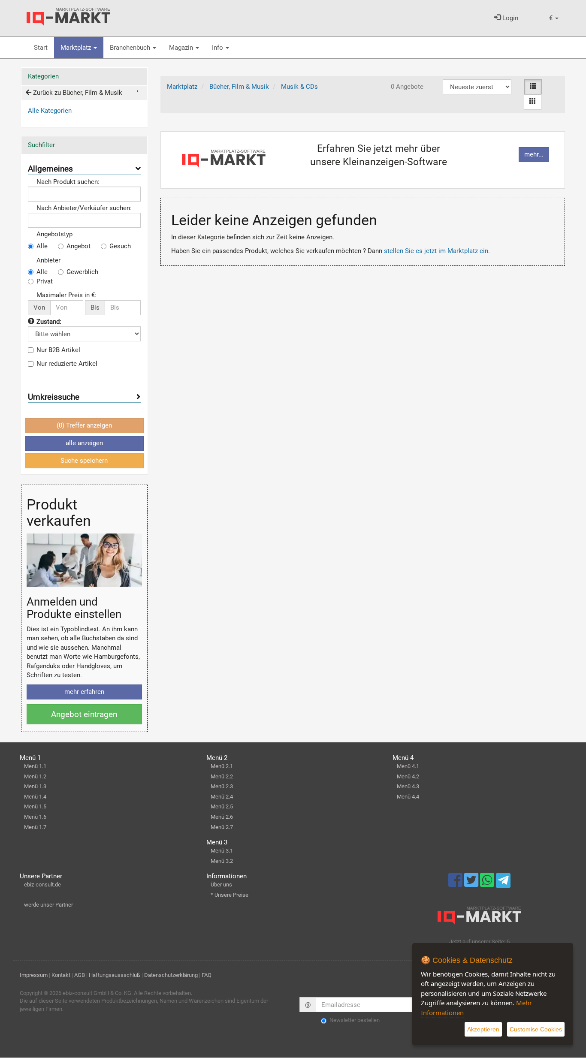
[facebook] (456, 884)
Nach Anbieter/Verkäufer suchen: (84, 208)
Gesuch (120, 246)
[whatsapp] (488, 884)
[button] (554, 18)
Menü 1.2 (35, 776)
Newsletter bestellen (354, 1020)
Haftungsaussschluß (114, 975)
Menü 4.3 (408, 786)
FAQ (206, 975)
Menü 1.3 (35, 786)
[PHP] (68, 17)
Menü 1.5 (35, 806)
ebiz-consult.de (42, 884)
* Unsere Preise (229, 895)
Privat (44, 281)
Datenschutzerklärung (171, 975)
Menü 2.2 (222, 776)
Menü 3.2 (222, 861)
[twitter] (472, 884)
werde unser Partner (48, 904)
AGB (79, 975)
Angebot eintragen (84, 714)
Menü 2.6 (222, 817)
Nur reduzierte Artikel (66, 364)
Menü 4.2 (408, 776)
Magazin (182, 47)
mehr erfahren (84, 692)
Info (218, 47)
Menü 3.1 (222, 850)
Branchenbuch (131, 47)
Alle (42, 246)
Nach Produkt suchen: (68, 182)
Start (41, 47)
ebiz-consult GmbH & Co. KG (97, 993)
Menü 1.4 (35, 796)
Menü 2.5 (222, 806)
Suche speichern (84, 460)
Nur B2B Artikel (58, 350)
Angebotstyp (54, 234)
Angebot (78, 246)
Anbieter (48, 260)
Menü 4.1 (408, 766)
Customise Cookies (536, 1029)
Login (509, 18)
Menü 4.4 (408, 796)
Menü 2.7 (222, 827)
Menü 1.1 (35, 766)
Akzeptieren (483, 1029)
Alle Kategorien (50, 111)
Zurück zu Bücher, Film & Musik (76, 92)
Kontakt (60, 975)
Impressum (34, 975)
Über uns (221, 884)
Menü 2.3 (222, 786)
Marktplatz (76, 47)
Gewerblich (82, 272)
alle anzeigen (84, 443)
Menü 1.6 (35, 817)
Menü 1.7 (35, 827)
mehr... (534, 154)
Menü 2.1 (222, 766)
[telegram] (503, 882)
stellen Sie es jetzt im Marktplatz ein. (437, 251)
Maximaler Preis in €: (66, 295)
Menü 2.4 (222, 796)
